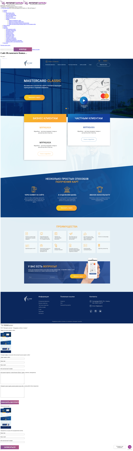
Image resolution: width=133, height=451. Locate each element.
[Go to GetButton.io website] (129, 449)
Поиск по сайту (36, 49)
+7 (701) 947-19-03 (5, 8)
